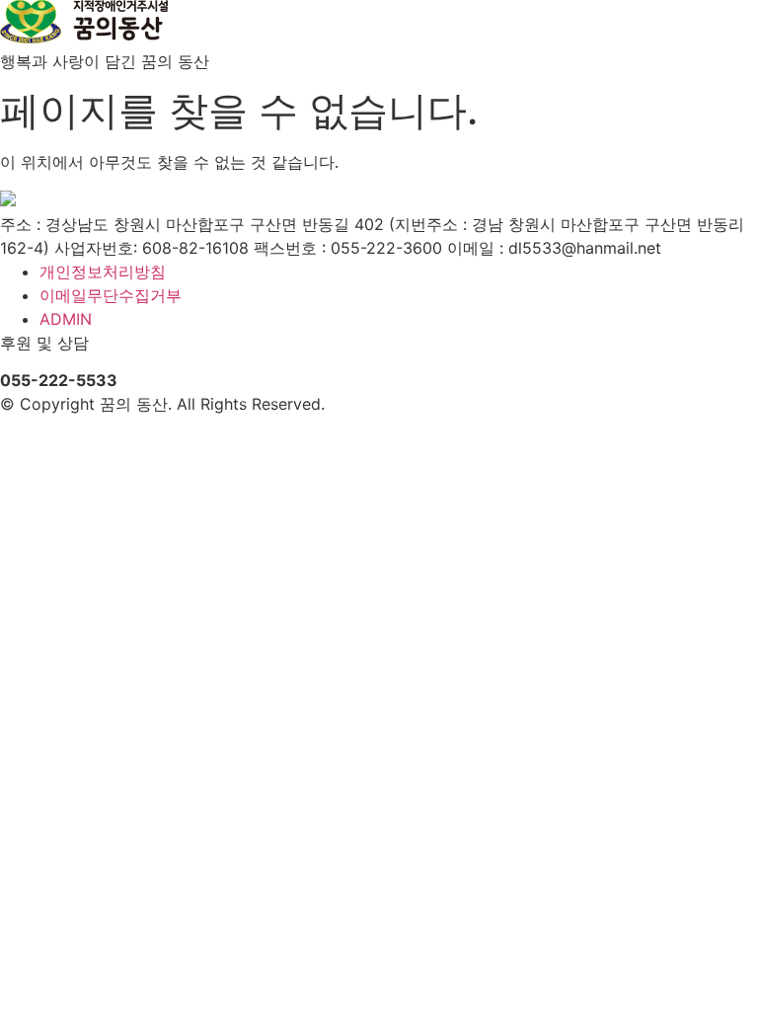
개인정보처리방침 (102, 271)
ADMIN (65, 319)
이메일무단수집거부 (110, 295)
